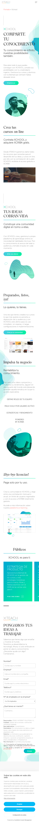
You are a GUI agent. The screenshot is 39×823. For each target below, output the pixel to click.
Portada (7, 9)
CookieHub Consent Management (23, 820)
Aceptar (19, 804)
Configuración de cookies (19, 815)
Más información (9, 798)
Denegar (19, 809)
